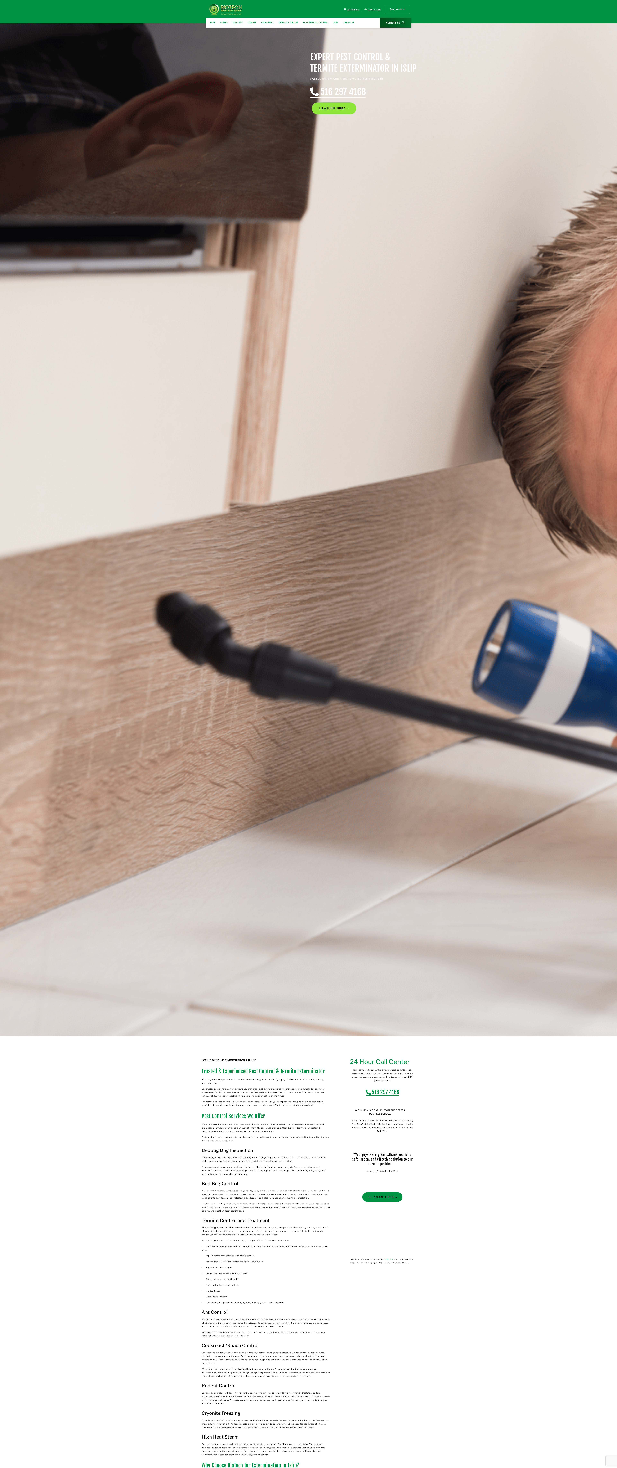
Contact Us (349, 22)
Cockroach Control (288, 22)
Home (212, 22)
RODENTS (224, 22)
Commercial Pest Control (315, 22)
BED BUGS (238, 22)
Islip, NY (389, 1259)
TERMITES (252, 22)
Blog (336, 22)
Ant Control (267, 22)
